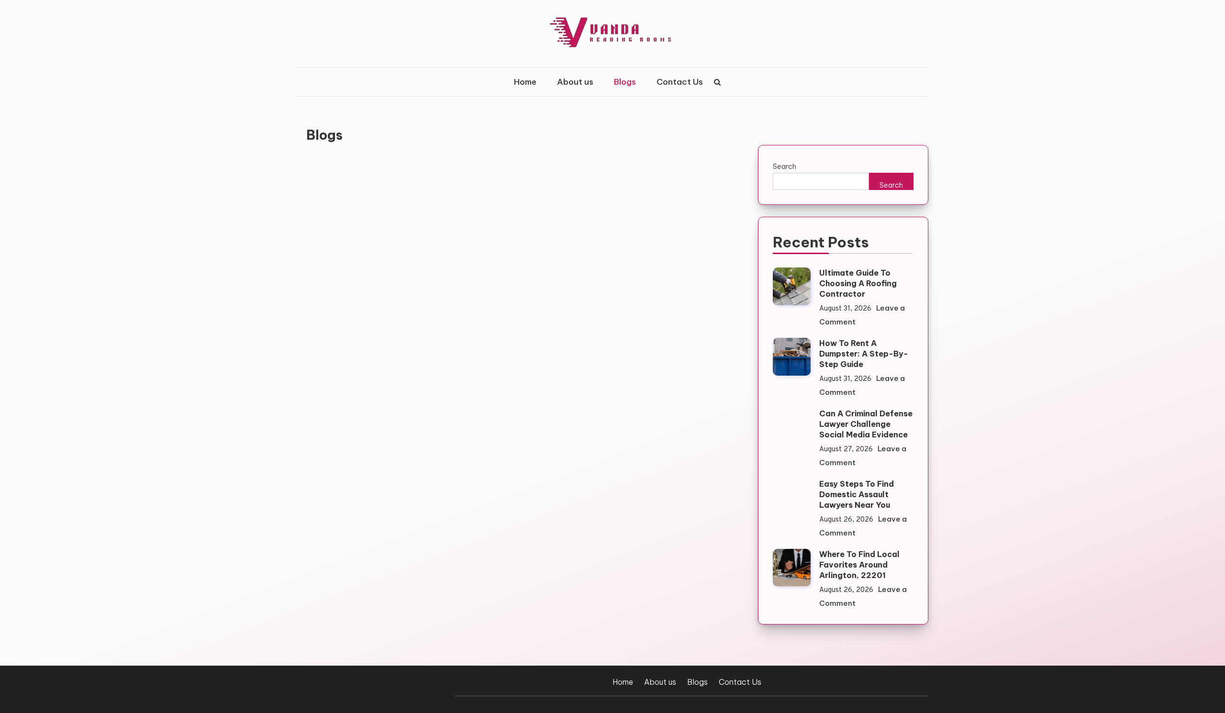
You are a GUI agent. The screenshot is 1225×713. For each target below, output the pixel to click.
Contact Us (680, 82)
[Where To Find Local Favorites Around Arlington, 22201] (792, 568)
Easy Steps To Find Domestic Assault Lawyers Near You (856, 494)
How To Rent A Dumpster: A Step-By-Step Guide (863, 353)
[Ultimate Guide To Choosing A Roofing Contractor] (792, 286)
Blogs (625, 82)
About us (575, 82)
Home (525, 82)
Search (784, 166)
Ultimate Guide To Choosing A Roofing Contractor (858, 283)
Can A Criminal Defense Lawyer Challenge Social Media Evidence (866, 424)
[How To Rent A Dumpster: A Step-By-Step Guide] (792, 357)
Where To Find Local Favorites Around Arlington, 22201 (859, 564)
